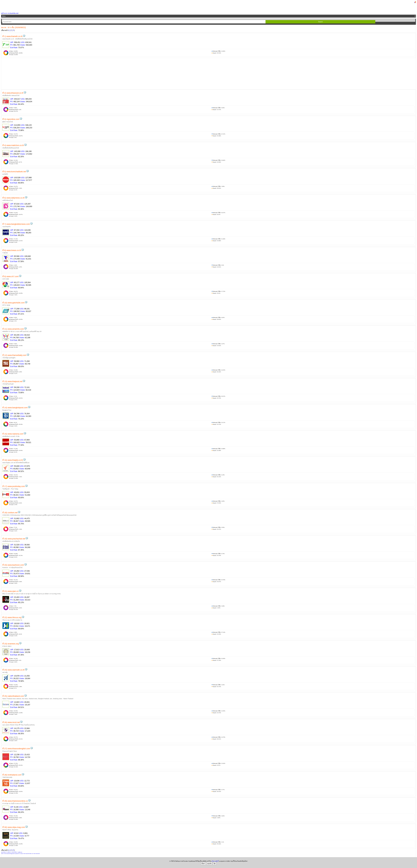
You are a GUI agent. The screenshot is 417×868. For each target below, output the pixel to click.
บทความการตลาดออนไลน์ (35, 853)
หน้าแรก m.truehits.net (9, 13)
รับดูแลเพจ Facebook (14, 853)
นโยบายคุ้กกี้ (214, 861)
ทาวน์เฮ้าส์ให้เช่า (14, 852)
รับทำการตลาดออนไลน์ (5, 853)
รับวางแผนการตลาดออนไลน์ (23, 853)
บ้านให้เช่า (8, 852)
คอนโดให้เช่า (3, 852)
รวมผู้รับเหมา (19, 852)
